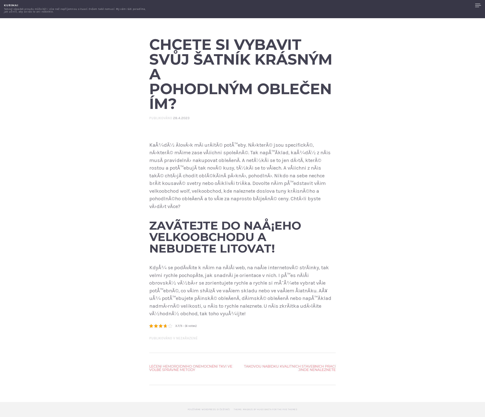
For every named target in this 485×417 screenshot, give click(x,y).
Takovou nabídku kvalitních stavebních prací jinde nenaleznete (290, 368)
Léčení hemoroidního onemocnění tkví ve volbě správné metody (190, 368)
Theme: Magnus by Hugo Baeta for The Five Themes (265, 409)
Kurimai (11, 5)
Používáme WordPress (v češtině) (209, 409)
